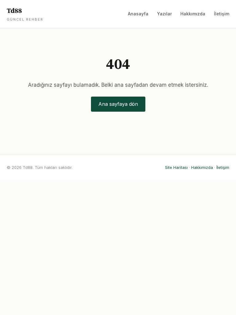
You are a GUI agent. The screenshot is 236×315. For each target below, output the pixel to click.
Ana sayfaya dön (118, 104)
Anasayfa (138, 13)
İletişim (221, 13)
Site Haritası (176, 167)
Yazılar (164, 13)
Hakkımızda (192, 13)
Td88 (25, 14)
